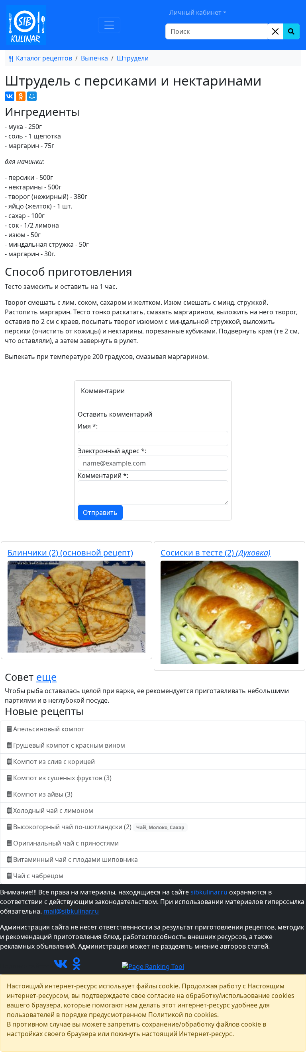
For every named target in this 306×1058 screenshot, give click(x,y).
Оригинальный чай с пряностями (66, 843)
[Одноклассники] (21, 96)
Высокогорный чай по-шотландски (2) (98, 826)
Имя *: (88, 426)
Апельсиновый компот (49, 729)
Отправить (100, 512)
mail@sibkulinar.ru (71, 911)
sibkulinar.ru (209, 892)
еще (46, 677)
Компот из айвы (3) (43, 794)
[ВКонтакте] (9, 96)
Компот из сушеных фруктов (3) (62, 778)
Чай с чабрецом (38, 875)
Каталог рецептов (43, 58)
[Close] (275, 31)
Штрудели (133, 58)
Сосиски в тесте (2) (216, 552)
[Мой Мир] (32, 96)
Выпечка (94, 58)
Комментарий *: (103, 475)
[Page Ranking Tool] (153, 966)
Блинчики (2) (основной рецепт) (70, 552)
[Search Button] (291, 31)
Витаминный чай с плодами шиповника (75, 859)
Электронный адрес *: (112, 450)
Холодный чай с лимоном (53, 810)
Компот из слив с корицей (54, 761)
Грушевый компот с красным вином (69, 745)
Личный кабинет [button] (195, 12)
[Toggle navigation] (109, 25)
